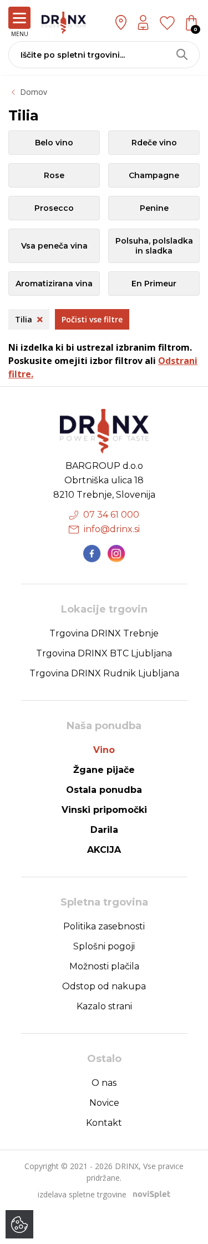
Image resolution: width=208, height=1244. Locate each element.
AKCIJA (104, 849)
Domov (33, 92)
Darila (104, 830)
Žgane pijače (104, 770)
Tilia (24, 319)
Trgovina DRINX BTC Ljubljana (104, 653)
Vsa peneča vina (54, 246)
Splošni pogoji (104, 946)
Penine (154, 208)
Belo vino (54, 143)
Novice (104, 1103)
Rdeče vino (154, 143)
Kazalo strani (104, 1006)
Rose (54, 175)
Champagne (154, 175)
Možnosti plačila (104, 966)
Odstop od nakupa (104, 986)
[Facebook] (92, 554)
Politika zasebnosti (104, 926)
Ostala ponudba (104, 790)
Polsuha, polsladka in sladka (154, 246)
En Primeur (153, 284)
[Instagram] (116, 554)
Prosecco (54, 208)
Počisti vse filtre (92, 319)
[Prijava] (143, 22)
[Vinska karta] (167, 22)
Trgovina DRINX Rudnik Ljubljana (104, 673)
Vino (104, 750)
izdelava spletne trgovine (82, 1194)
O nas (104, 1083)
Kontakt (104, 1122)
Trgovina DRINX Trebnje (104, 633)
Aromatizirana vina (54, 284)
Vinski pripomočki (104, 810)
